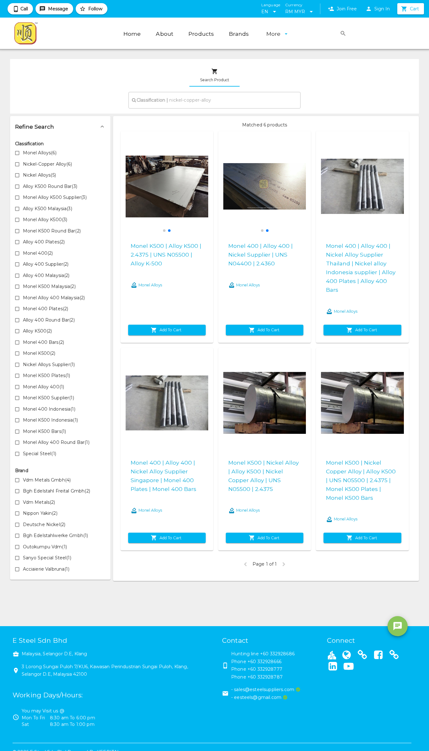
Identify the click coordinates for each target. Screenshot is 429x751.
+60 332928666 (264, 661)
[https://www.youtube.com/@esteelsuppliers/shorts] (349, 667)
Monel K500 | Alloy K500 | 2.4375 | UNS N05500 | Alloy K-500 (166, 254)
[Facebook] (378, 655)
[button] (60, 126)
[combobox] (214, 100)
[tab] (214, 75)
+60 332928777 (264, 669)
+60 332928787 (265, 677)
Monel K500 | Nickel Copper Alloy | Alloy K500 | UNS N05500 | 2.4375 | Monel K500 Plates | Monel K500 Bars (361, 480)
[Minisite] (362, 655)
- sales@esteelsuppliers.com (262, 689)
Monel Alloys (150, 285)
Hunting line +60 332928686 (263, 654)
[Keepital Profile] (332, 655)
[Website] (347, 655)
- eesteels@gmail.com (256, 697)
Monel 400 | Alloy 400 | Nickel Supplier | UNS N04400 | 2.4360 (260, 254)
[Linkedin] (333, 667)
